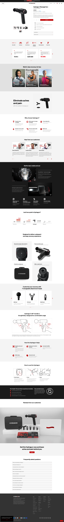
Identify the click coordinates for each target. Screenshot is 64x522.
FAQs (39, 504)
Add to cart (32, 452)
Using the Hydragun (39, 502)
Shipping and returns (40, 509)
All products (34, 498)
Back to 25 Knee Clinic (35, 511)
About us (44, 498)
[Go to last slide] (47, 158)
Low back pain (49, 504)
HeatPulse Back (35, 508)
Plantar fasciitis (49, 502)
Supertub (34, 499)
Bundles (34, 513)
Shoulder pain (49, 507)
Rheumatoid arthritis (49, 500)
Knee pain (49, 498)
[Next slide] (51, 158)
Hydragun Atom (35, 502)
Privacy (39, 505)
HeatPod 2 (34, 505)
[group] (14, 28)
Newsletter (44, 499)
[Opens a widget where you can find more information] (61, 521)
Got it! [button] (7, 519)
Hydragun (34, 501)
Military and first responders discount (39, 499)
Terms (39, 507)
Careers (44, 501)
